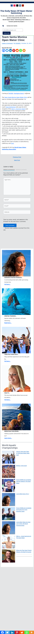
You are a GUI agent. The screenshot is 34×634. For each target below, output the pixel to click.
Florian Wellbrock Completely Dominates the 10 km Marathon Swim (23, 509)
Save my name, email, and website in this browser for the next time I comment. (15, 220)
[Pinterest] (13, 51)
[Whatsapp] (20, 51)
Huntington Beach (19, 93)
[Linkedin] (10, 51)
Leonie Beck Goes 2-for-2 (22, 494)
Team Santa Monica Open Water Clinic (15, 97)
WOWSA (11, 93)
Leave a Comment (7, 43)
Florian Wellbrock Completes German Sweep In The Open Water (23, 481)
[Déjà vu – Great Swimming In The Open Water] (8, 541)
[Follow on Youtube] (23, 5)
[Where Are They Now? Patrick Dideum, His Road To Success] (8, 556)
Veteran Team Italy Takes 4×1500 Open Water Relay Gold (22, 453)
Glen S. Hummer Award (18, 109)
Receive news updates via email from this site (16, 229)
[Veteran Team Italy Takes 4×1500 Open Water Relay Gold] (8, 457)
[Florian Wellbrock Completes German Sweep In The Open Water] (8, 485)
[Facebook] (3, 51)
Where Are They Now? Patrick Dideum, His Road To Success (23, 551)
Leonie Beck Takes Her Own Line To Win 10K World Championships (23, 523)
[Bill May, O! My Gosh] (8, 471)
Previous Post (17, 157)
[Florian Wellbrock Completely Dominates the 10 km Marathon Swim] (8, 513)
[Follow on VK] (20, 5)
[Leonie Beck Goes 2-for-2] (8, 499)
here (12, 143)
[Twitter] (7, 51)
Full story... (7, 284)
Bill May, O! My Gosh (21, 465)
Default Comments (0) (9, 169)
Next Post (17, 160)
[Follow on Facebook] (12, 5)
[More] (24, 51)
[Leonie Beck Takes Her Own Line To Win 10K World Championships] (8, 527)
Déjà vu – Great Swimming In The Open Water (23, 537)
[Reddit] (17, 51)
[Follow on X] (17, 5)
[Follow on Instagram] (14, 5)
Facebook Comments (21, 169)
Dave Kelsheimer (11, 107)
